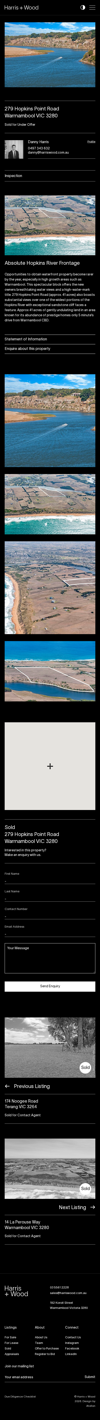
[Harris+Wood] (21, 7)
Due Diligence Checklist (20, 1396)
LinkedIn (71, 1354)
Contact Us (73, 1337)
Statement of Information (26, 339)
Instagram (72, 1343)
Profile (91, 141)
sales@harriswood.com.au (68, 1293)
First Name (12, 874)
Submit (90, 1377)
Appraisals (12, 1354)
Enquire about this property (27, 349)
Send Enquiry (50, 986)
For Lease (11, 1343)
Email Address (14, 927)
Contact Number (16, 909)
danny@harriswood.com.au (48, 152)
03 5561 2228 (59, 1287)
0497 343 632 (39, 148)
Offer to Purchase (47, 1348)
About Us (41, 1337)
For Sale (10, 1337)
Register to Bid (45, 1354)
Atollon (90, 1406)
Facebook (72, 1348)
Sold (8, 1348)
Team (39, 1343)
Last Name (12, 891)
